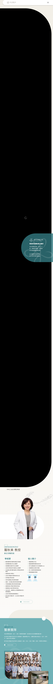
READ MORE (26, 601)
